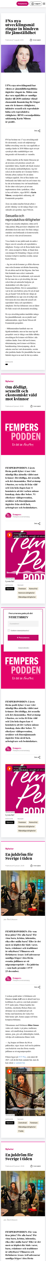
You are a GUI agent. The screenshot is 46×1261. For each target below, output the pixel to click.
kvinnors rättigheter (27, 593)
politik (21, 1131)
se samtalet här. (19, 1062)
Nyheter (9, 381)
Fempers (17, 515)
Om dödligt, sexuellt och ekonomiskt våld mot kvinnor (21, 393)
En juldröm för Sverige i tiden (19, 856)
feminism (22, 589)
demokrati (23, 1123)
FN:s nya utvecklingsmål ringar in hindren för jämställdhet (22, 27)
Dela (35, 131)
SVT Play (22, 1057)
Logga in (37, 3)
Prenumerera (22, 3)
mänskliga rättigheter (27, 597)
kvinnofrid (33, 589)
